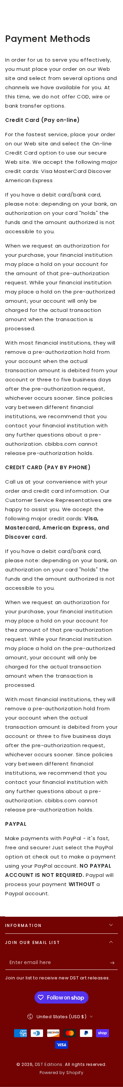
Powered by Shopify (62, 1072)
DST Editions (49, 1064)
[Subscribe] (114, 963)
